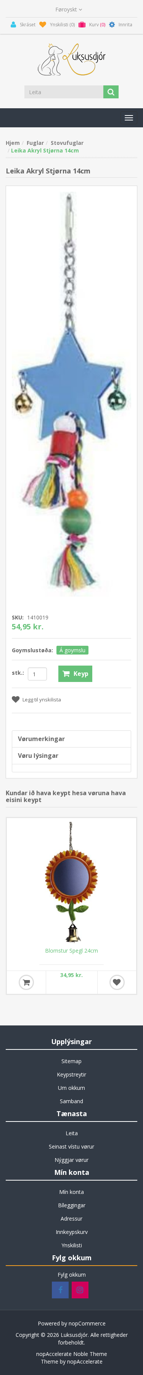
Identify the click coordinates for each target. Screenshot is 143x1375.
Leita (72, 1133)
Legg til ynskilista (41, 699)
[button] (129, 117)
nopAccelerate (85, 1361)
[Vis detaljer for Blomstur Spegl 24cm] (71, 882)
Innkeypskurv (72, 1231)
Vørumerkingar (41, 739)
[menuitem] (71, 1061)
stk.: (18, 672)
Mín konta (71, 1191)
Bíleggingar (71, 1205)
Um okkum (71, 1087)
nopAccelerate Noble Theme (71, 1353)
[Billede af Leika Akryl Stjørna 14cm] (71, 393)
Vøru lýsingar (38, 755)
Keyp (81, 673)
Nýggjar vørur (71, 1159)
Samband (71, 1101)
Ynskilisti (71, 1245)
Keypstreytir (71, 1074)
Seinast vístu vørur (71, 1146)
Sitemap (71, 1061)
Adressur (71, 1218)
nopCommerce (87, 1323)
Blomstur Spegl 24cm (71, 950)
